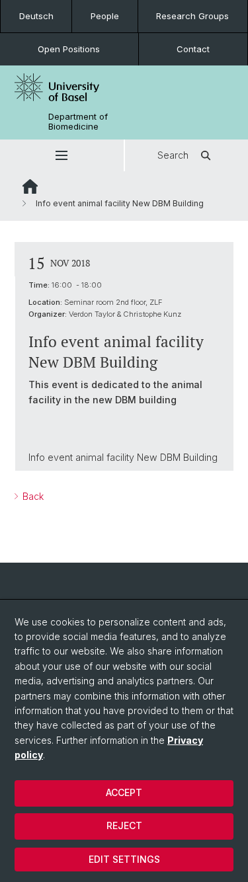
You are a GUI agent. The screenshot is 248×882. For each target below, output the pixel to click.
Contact (193, 49)
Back (32, 496)
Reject (124, 825)
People (105, 16)
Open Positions (69, 49)
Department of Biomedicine (78, 122)
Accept (124, 792)
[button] (62, 155)
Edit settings (124, 859)
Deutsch (36, 16)
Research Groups (192, 16)
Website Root (30, 186)
